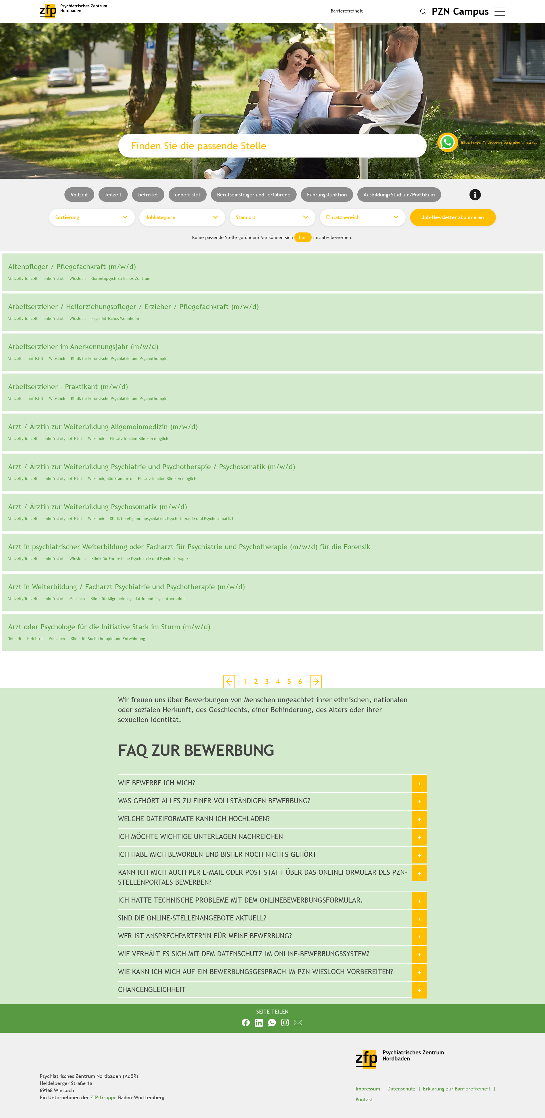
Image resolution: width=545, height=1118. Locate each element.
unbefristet (187, 195)
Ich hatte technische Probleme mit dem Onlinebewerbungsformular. (240, 900)
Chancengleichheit (152, 989)
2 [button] (256, 681)
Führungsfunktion (327, 195)
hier (303, 237)
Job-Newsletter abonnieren (453, 217)
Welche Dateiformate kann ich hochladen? (194, 819)
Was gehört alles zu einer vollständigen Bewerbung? (214, 801)
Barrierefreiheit (347, 11)
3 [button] (267, 681)
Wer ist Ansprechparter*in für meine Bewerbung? (205, 936)
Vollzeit (79, 195)
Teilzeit (113, 195)
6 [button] (300, 681)
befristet (148, 195)
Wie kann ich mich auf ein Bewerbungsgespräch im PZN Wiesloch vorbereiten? (255, 972)
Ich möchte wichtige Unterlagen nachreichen (200, 836)
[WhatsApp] (272, 1022)
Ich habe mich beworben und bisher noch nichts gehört (217, 854)
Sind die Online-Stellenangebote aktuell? (192, 918)
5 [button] (289, 681)
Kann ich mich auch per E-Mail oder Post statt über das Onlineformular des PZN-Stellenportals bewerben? (262, 877)
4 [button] (278, 681)
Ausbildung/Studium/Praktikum (399, 195)
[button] (316, 681)
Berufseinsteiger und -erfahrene (253, 195)
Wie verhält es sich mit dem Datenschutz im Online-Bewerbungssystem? (243, 954)
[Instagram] (285, 1022)
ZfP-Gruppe (103, 1097)
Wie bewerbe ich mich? (156, 783)
